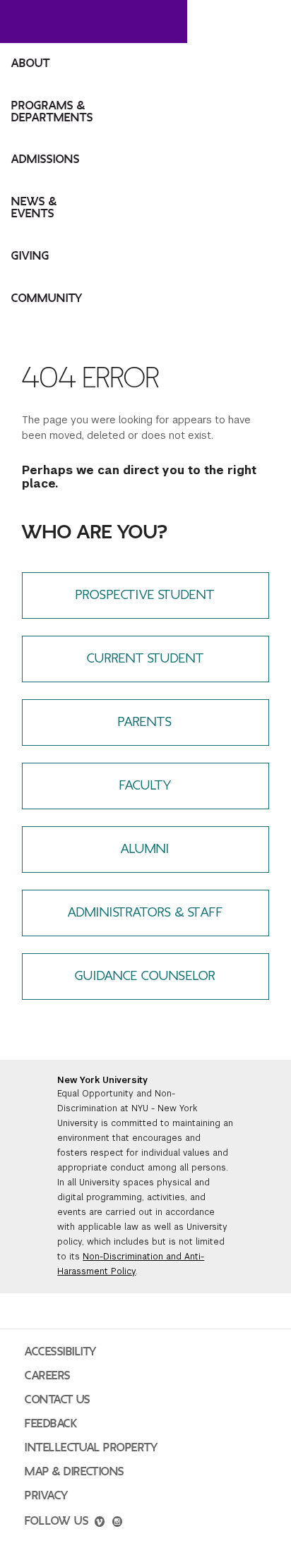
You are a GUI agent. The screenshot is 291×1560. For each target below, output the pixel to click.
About (30, 63)
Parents (145, 722)
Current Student (145, 658)
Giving (30, 256)
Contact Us (57, 1399)
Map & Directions (74, 1471)
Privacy (47, 1495)
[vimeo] (100, 1523)
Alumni (145, 849)
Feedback (51, 1423)
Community (47, 298)
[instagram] (117, 1523)
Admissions (45, 159)
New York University (102, 1080)
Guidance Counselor (145, 976)
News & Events (34, 207)
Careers (48, 1375)
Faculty (145, 785)
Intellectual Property (91, 1447)
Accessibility (61, 1352)
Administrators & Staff (145, 912)
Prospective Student (145, 595)
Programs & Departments (52, 111)
